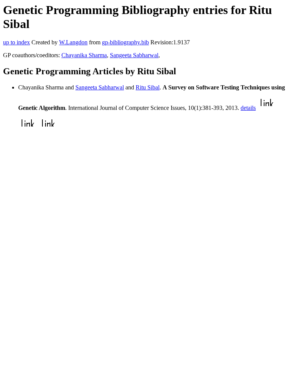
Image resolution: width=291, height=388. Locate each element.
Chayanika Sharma (84, 55)
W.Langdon (73, 42)
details (248, 108)
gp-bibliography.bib (125, 42)
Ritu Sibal (148, 87)
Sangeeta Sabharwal (134, 55)
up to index (16, 42)
